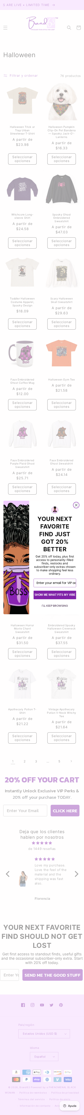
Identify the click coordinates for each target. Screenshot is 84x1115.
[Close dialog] (76, 505)
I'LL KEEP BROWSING (55, 606)
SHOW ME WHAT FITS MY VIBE (54, 594)
